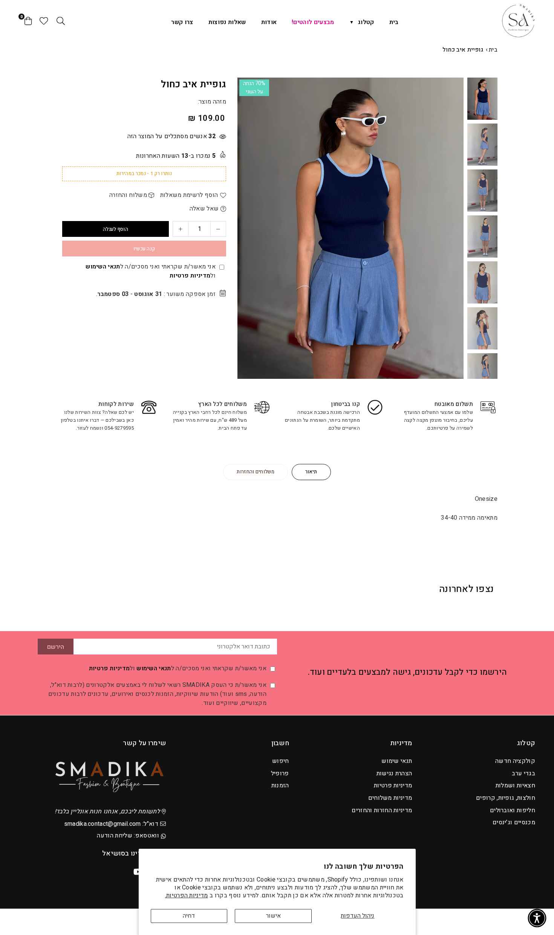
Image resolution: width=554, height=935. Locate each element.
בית (394, 22)
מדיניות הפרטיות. (186, 895)
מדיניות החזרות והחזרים (382, 810)
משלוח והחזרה (128, 195)
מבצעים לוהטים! (313, 22)
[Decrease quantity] (218, 228)
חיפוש (280, 761)
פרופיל (280, 773)
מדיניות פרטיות (190, 275)
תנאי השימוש (103, 266)
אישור (273, 915)
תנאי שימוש (396, 761)
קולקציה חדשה (515, 761)
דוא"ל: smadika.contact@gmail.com (111, 823)
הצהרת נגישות (394, 773)
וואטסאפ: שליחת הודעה (128, 835)
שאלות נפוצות (227, 22)
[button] (453, 228)
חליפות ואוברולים (512, 810)
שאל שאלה (205, 208)
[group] (350, 228)
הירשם (55, 646)
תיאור (311, 471)
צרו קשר (182, 22)
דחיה (189, 915)
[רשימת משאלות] (43, 21)
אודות (269, 22)
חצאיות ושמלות (515, 785)
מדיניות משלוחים (390, 797)
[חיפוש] (61, 21)
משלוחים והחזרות (255, 471)
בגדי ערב (523, 773)
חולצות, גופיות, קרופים (505, 797)
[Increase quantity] (180, 228)
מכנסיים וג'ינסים (514, 822)
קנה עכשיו (144, 248)
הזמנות (280, 785)
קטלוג (366, 22)
